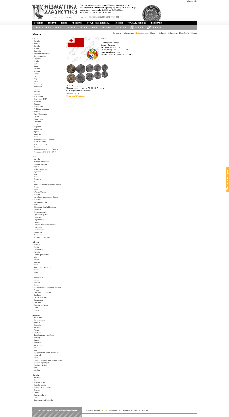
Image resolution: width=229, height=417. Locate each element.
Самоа (36, 392)
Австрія (37, 41)
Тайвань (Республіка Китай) (44, 225)
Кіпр (35, 79)
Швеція (36, 147)
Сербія (36, 117)
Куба (35, 348)
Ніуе (35, 380)
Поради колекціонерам (98, 23)
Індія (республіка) (40, 169)
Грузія (36, 64)
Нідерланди (38, 96)
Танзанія (37, 303)
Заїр (35, 257)
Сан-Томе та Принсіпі (42, 292)
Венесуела (37, 327)
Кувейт (36, 187)
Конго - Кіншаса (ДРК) (42, 267)
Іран (35, 174)
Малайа (37, 194)
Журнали (52, 23)
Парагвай (37, 355)
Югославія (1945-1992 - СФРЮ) (46, 149)
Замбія (36, 260)
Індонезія (37, 172)
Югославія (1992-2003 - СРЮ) (45, 152)
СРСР (36, 124)
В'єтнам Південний (41, 162)
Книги (64, 23)
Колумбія (37, 343)
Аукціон (139, 27)
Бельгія (37, 46)
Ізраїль (36, 167)
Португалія (38, 106)
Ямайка (37, 370)
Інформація (156, 23)
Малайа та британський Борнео (46, 197)
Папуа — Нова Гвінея (42, 387)
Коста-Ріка (38, 345)
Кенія (36, 265)
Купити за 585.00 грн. (75, 96)
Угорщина (38, 127)
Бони (94, 27)
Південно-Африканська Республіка (47, 287)
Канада (36, 340)
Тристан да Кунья (41, 305)
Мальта (37, 89)
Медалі (71, 27)
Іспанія (36, 74)
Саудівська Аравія (40, 215)
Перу (36, 358)
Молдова (37, 91)
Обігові (152, 33)
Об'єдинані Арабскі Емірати (45, 207)
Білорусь (37, 48)
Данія (36, 66)
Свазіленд (37, 295)
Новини (119, 23)
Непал (36, 204)
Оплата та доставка (129, 410)
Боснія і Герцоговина (42, 53)
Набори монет (128, 33)
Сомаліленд (38, 300)
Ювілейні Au (184, 33)
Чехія (36, 137)
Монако (37, 94)
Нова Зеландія (39, 382)
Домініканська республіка (44, 335)
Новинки (156, 27)
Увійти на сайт (191, 1)
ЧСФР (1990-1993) (40, 144)
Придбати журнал (93, 410)
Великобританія (40, 56)
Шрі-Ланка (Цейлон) (42, 237)
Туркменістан (39, 230)
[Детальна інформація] (87, 84)
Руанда (36, 290)
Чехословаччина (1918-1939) (44, 139)
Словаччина (38, 119)
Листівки (106, 27)
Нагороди (121, 27)
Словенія (37, 122)
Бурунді (37, 244)
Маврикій (37, 275)
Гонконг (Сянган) (40, 164)
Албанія (37, 43)
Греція (36, 61)
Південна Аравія (40, 212)
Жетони (83, 27)
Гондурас (37, 332)
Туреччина (38, 227)
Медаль (194, 33)
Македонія (38, 86)
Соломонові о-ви (40, 395)
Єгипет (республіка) (41, 255)
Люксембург (38, 84)
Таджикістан (39, 220)
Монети (59, 27)
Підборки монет (141, 33)
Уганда (36, 310)
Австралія (37, 377)
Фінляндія (38, 129)
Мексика (37, 350)
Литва (36, 81)
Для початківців (42, 27)
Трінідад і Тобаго (40, 365)
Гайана (36, 330)
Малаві (36, 280)
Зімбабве (37, 262)
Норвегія (37, 101)
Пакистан (37, 210)
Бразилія (37, 325)
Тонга (36, 398)
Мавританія (38, 277)
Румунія (37, 111)
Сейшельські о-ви (40, 297)
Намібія (37, 282)
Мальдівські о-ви (40, 202)
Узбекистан (38, 232)
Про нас (145, 410)
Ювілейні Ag (173, 33)
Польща (37, 104)
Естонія (37, 69)
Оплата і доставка (136, 23)
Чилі (35, 368)
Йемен (36, 177)
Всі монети (117, 33)
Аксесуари (77, 23)
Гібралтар (38, 59)
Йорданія (37, 179)
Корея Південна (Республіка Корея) (47, 184)
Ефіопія (37, 252)
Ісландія (37, 71)
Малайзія (37, 199)
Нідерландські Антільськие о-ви (46, 353)
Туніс (36, 308)
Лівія (36, 272)
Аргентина (38, 317)
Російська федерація (41, 109)
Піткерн (37, 390)
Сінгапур (37, 217)
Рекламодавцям (111, 410)
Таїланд (37, 222)
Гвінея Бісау (38, 250)
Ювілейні (162, 33)
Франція (37, 132)
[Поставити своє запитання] (227, 191)
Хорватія (37, 134)
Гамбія (36, 247)
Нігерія (36, 285)
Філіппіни (38, 235)
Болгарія (37, 51)
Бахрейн (37, 159)
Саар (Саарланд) (40, 114)
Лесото (36, 270)
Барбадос (37, 322)
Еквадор (37, 337)
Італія (36, 76)
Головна (38, 23)
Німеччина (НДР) (40, 99)
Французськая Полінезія (43, 400)
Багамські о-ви (39, 320)
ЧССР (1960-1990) (40, 142)
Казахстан (37, 182)
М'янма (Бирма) (40, 192)
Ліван (36, 189)
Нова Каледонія (40, 385)
